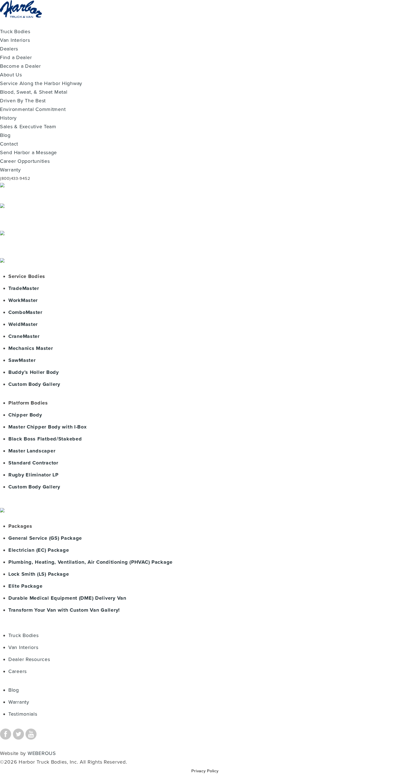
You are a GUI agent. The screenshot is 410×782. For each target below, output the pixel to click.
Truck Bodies (15, 31)
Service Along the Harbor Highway (41, 83)
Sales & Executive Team (28, 127)
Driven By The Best (23, 101)
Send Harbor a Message (28, 152)
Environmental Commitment (33, 109)
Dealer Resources (29, 659)
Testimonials (22, 714)
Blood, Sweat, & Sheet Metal (33, 92)
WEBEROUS (42, 753)
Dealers (9, 49)
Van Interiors (15, 40)
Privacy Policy (204, 771)
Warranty (10, 170)
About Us (11, 75)
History (8, 118)
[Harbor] (21, 23)
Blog (5, 135)
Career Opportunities (25, 161)
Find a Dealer (16, 57)
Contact (9, 144)
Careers (17, 671)
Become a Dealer (20, 66)
